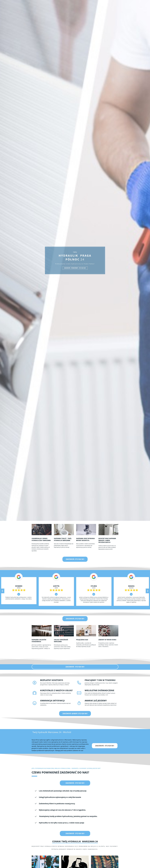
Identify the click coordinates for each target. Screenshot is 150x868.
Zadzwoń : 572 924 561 (75, 667)
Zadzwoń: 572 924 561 (75, 559)
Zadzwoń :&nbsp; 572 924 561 (75, 713)
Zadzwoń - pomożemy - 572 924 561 (75, 268)
